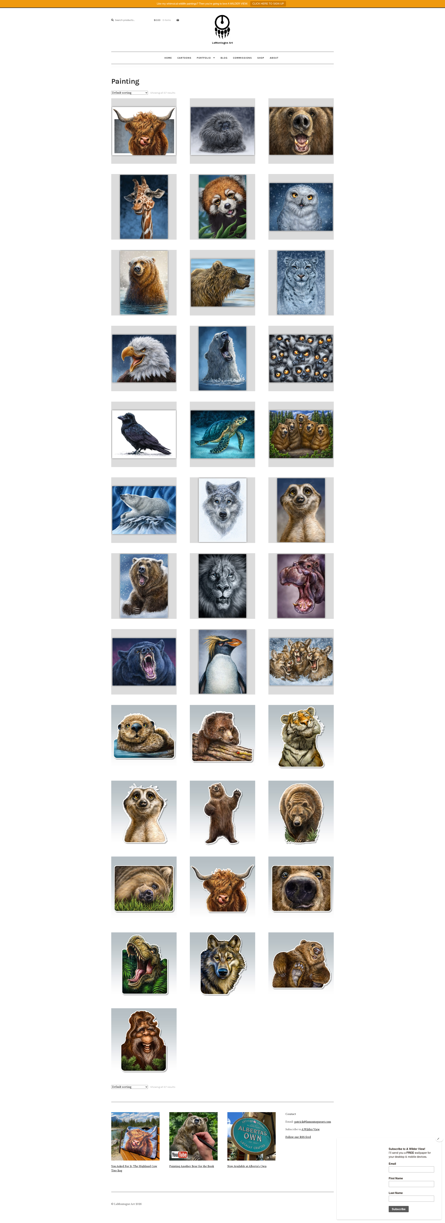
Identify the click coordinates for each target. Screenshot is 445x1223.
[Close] (439, 1139)
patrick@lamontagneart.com (312, 1121)
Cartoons (184, 57)
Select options (144, 130)
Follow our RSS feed (298, 1137)
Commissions (242, 57)
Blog (224, 57)
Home (168, 57)
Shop (260, 57)
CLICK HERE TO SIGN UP (268, 3)
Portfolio (204, 57)
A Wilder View (311, 1129)
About (274, 57)
